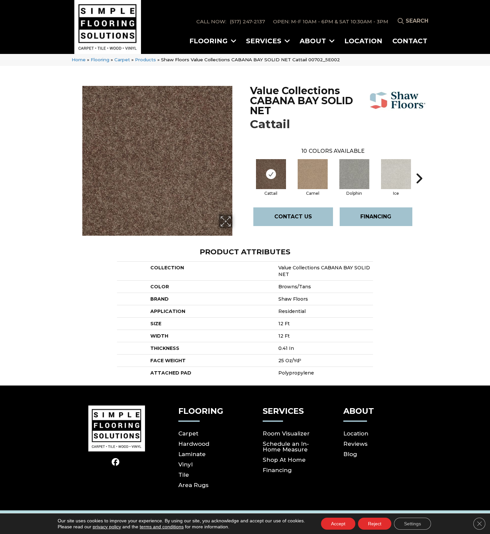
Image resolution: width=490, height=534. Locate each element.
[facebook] (116, 462)
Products (145, 59)
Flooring (100, 59)
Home (79, 59)
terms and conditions (162, 526)
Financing (375, 216)
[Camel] (312, 174)
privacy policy (107, 526)
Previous (247, 168)
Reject (374, 523)
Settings (412, 523)
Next (419, 168)
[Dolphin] (354, 174)
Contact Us (293, 216)
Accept (338, 523)
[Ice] (396, 174)
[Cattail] (271, 174)
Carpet (122, 59)
